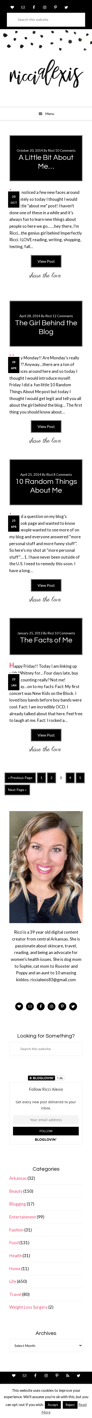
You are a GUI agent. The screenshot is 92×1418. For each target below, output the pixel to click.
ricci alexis (46, 77)
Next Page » (17, 791)
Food (14, 1242)
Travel (15, 1294)
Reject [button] (70, 1405)
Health (15, 1255)
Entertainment (22, 1216)
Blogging (17, 1203)
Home (15, 1268)
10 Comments (65, 150)
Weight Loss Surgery (28, 1307)
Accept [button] (53, 1405)
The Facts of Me (46, 640)
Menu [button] (49, 114)
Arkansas (18, 1178)
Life (12, 1281)
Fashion (16, 1229)
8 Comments (62, 475)
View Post (46, 261)
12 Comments (63, 316)
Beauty (16, 1191)
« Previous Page (20, 779)
